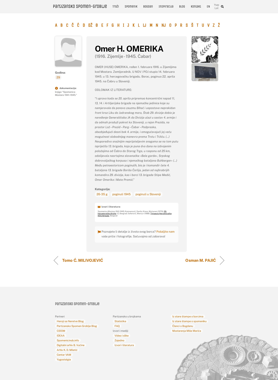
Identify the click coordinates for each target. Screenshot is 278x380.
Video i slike (122, 335)
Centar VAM (64, 354)
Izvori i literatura (124, 345)
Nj (163, 25)
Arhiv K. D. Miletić (67, 349)
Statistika (120, 321)
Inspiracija (166, 6)
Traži (116, 6)
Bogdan (148, 6)
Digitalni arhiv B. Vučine (70, 345)
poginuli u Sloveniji (148, 194)
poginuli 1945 (121, 194)
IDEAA (61, 335)
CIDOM (61, 330)
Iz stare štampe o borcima (187, 316)
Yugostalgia (64, 359)
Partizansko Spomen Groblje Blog (77, 326)
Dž (90, 25)
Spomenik (131, 6)
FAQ (117, 326)
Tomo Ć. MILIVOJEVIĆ (82, 260)
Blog (182, 6)
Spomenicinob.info (68, 340)
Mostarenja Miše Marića (186, 330)
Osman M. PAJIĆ (200, 260)
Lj (144, 25)
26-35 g (102, 194)
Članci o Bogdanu (182, 326)
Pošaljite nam (165, 231)
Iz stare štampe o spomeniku (189, 321)
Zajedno (119, 340)
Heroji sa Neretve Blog (70, 321)
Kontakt (196, 6)
